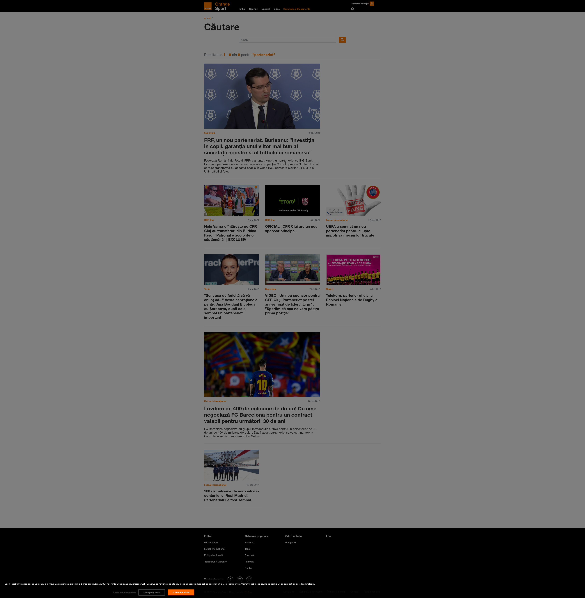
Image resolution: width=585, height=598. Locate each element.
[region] (292, 588)
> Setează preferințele (124, 592)
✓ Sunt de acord (181, 592)
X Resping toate (151, 592)
